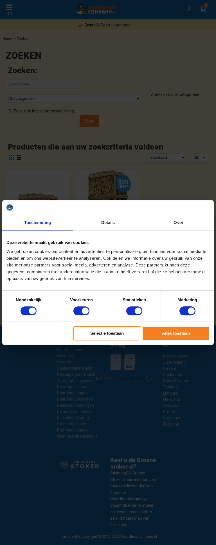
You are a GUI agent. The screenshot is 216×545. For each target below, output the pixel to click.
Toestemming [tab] (37, 222)
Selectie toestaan (107, 333)
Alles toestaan (176, 333)
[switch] (81, 310)
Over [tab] (178, 222)
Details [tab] (108, 222)
